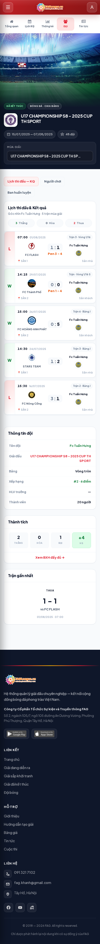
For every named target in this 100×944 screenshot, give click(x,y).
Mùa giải (14, 146)
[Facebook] (8, 907)
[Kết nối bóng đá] (31, 907)
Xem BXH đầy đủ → (50, 557)
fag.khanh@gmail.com (32, 882)
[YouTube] (20, 907)
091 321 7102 (24, 872)
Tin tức (9, 841)
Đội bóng (11, 792)
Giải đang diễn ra (17, 767)
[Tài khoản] (92, 7)
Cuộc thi (10, 849)
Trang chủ (11, 759)
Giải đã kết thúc (16, 784)
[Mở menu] (8, 7)
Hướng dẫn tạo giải (18, 824)
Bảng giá (10, 832)
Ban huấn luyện (19, 192)
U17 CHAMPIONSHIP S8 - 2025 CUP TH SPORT (60, 458)
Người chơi (52, 181)
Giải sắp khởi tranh (18, 776)
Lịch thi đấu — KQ (21, 181)
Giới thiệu (11, 816)
